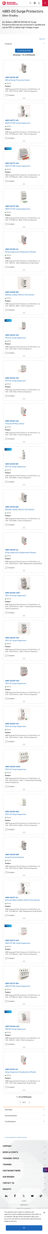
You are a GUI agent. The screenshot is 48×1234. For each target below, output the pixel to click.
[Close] (44, 1212)
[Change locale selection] (35, 3)
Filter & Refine (24, 51)
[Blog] (41, 1195)
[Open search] (30, 3)
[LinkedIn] (7, 1195)
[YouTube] (32, 1195)
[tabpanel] (24, 578)
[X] (23, 1195)
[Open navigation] (45, 3)
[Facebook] (15, 1195)
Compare (11, 95)
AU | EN (24, 1201)
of (24, 1102)
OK (24, 1228)
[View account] (39, 3)
